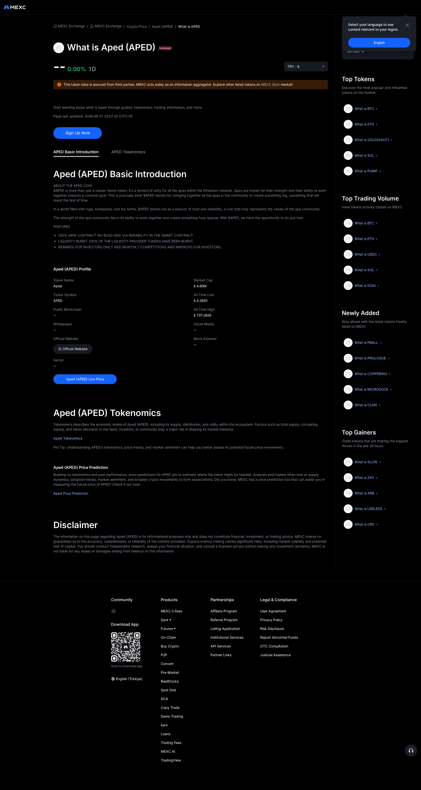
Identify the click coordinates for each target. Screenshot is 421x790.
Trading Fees (171, 743)
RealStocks (170, 681)
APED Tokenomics (128, 151)
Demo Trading (172, 716)
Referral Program (224, 620)
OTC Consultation (274, 646)
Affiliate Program (223, 611)
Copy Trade (170, 707)
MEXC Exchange (71, 26)
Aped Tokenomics (67, 438)
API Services (220, 646)
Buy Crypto (170, 646)
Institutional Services (226, 637)
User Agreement (273, 611)
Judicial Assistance (275, 655)
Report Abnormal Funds (279, 637)
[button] (411, 750)
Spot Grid (168, 690)
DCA (164, 699)
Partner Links (220, 655)
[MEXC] (15, 7)
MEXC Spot (270, 84)
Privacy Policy (271, 620)
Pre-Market (170, 672)
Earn (164, 725)
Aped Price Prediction (70, 493)
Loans (165, 734)
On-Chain (168, 637)
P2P (164, 655)
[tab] (76, 152)
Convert (167, 664)
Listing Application (225, 628)
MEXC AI (168, 751)
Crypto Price (137, 26)
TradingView (171, 760)
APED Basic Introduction (76, 151)
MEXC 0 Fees (171, 611)
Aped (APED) (162, 26)
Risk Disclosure (272, 628)
